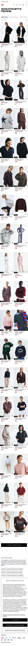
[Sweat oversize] (21, 147)
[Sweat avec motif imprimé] (7, 118)
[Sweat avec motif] (7, 349)
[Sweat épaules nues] (7, 205)
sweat (5, 560)
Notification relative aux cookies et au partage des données (14, 615)
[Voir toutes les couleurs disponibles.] (2, 46)
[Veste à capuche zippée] (21, 32)
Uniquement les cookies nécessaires (15, 625)
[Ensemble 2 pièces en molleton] (21, 90)
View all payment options (6, 642)
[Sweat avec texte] (21, 349)
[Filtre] (26, 20)
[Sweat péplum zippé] (7, 493)
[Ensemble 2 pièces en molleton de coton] (7, 32)
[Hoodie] (21, 61)
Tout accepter (15, 620)
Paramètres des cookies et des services (15, 630)
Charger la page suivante (14, 545)
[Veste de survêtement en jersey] (7, 521)
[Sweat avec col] (7, 147)
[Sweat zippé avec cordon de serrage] (7, 377)
